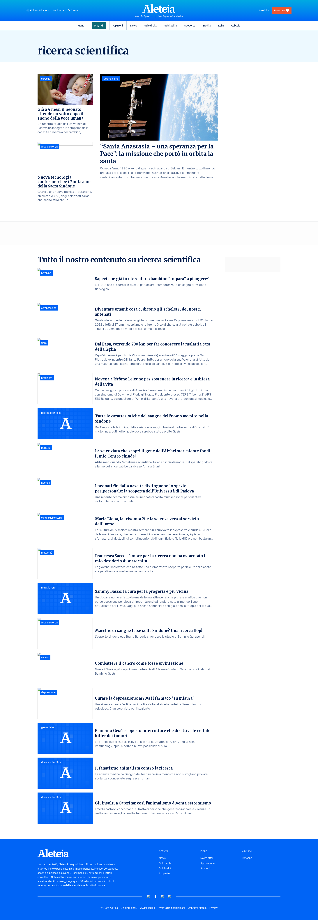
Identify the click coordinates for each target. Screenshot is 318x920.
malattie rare (48, 587)
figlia (44, 343)
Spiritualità (170, 25)
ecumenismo (111, 78)
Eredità (207, 25)
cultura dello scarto (52, 517)
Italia (221, 25)
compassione (48, 308)
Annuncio (205, 868)
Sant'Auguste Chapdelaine (170, 16)
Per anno (247, 858)
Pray (96, 25)
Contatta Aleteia (197, 908)
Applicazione (207, 863)
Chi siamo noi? (129, 908)
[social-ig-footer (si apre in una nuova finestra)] (169, 896)
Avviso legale (147, 908)
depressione (48, 692)
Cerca (74, 10)
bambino (46, 273)
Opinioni (118, 25)
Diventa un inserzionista (171, 908)
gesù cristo (47, 727)
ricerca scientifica (51, 412)
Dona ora (279, 10)
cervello (45, 78)
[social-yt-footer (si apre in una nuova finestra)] (148, 896)
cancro (45, 657)
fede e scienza (49, 146)
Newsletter (206, 858)
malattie (45, 447)
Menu (81, 25)
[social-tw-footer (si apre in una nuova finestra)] (162, 896)
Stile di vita (150, 25)
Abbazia (235, 25)
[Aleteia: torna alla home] (159, 8)
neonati (45, 482)
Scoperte (189, 25)
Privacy (213, 908)
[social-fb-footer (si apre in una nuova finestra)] (155, 896)
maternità (46, 552)
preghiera (46, 378)
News (133, 25)
